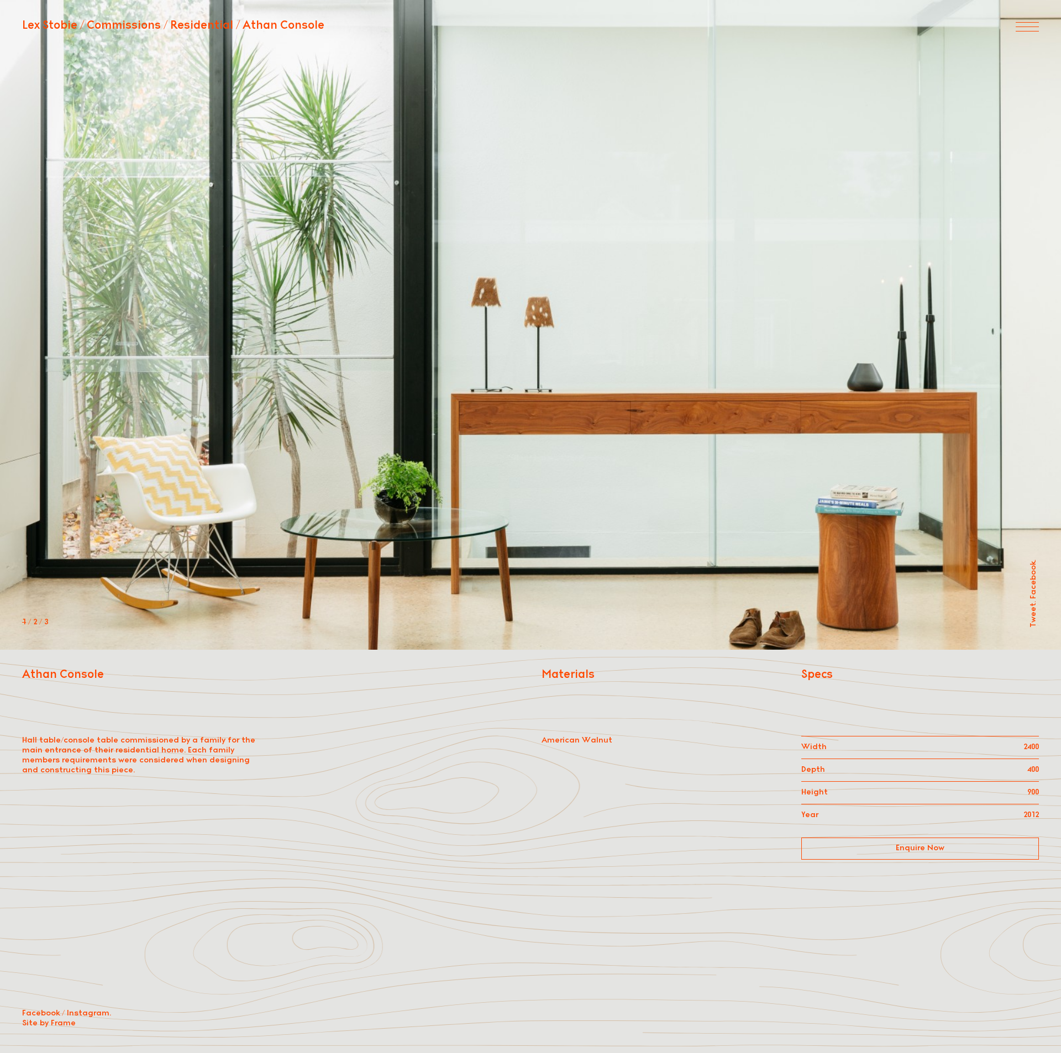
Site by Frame (49, 1023)
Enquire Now (920, 848)
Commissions (124, 26)
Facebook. (1033, 579)
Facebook (41, 1013)
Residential (201, 26)
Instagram (88, 1013)
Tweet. (1033, 614)
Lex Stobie (49, 26)
